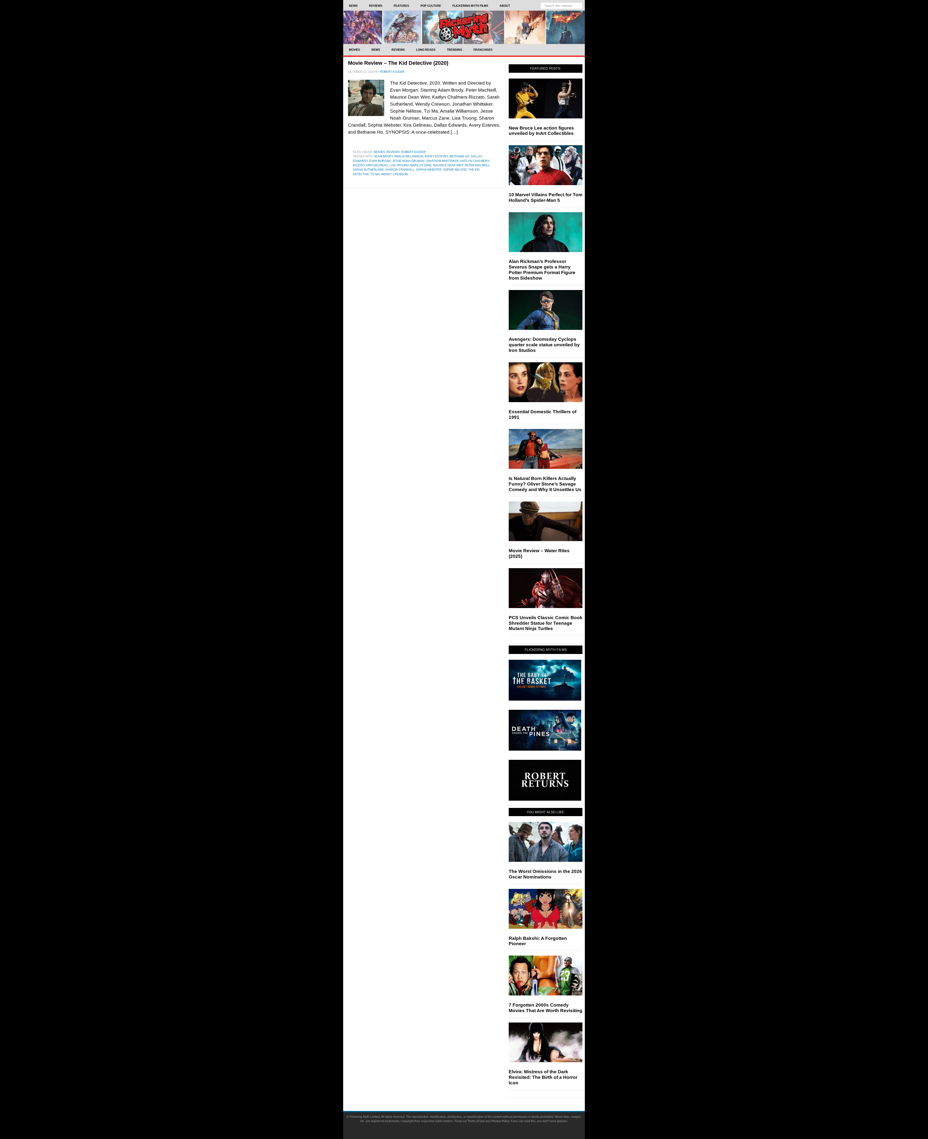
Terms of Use (476, 1121)
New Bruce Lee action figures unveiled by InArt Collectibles (541, 130)
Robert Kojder (413, 152)
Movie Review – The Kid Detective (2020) (398, 63)
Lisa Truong (399, 165)
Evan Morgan (380, 161)
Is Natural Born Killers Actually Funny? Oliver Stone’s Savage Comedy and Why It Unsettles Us (545, 484)
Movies (379, 152)
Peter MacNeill (477, 165)
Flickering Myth (464, 27)
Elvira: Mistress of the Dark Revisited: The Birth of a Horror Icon (543, 1077)
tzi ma (375, 174)
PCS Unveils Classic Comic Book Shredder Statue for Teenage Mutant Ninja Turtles (545, 623)
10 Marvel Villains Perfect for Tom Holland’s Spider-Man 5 (545, 197)
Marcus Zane (421, 165)
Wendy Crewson (394, 174)
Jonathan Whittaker (442, 161)
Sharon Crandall (399, 169)
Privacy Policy (500, 1121)
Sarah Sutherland (368, 169)
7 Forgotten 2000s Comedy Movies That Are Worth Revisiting (545, 1007)
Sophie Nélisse (455, 169)
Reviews (393, 152)
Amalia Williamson (408, 156)
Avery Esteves (436, 156)
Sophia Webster (429, 169)
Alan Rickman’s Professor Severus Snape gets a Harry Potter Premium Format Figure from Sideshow (542, 269)
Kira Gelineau (377, 165)
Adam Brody (383, 156)
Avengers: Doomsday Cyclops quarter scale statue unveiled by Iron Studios (544, 345)
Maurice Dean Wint (448, 165)
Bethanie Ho (459, 156)
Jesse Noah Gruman (408, 161)
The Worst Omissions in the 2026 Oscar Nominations (545, 874)
